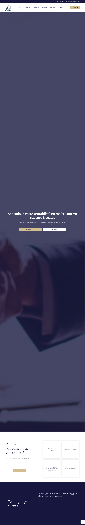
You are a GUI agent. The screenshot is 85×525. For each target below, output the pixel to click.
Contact (61, 7)
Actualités (44, 7)
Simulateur (53, 7)
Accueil (20, 7)
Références (36, 7)
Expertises (27, 7)
